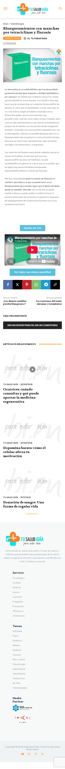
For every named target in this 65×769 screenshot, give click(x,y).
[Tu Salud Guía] (32, 9)
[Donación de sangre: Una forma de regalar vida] (32, 482)
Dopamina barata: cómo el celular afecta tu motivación (24, 452)
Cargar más (31, 514)
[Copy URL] (55, 284)
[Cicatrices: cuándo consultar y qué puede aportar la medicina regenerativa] (32, 369)
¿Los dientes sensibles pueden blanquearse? (15, 302)
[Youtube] (22, 754)
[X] (17, 284)
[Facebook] (8, 284)
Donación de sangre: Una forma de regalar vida (23, 504)
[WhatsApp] (36, 284)
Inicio (6, 23)
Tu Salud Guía (39, 38)
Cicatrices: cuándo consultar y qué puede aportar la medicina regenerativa (21, 395)
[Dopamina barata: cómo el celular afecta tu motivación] (32, 428)
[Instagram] (29, 754)
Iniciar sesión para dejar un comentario (32, 325)
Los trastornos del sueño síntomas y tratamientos (49, 302)
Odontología (17, 23)
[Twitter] (42, 754)
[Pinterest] (27, 284)
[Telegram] (45, 284)
